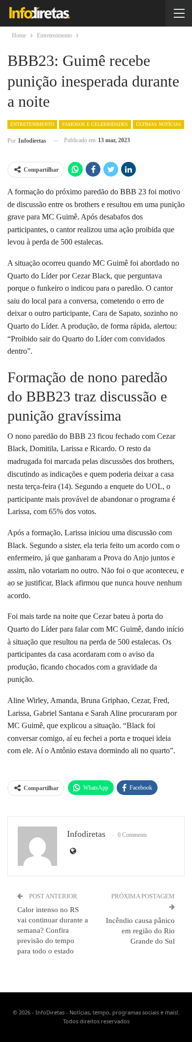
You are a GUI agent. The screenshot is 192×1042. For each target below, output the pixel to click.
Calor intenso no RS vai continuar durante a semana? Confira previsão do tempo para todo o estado (52, 930)
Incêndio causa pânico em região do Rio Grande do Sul (140, 931)
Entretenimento (32, 124)
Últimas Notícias (158, 124)
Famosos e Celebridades (95, 124)
